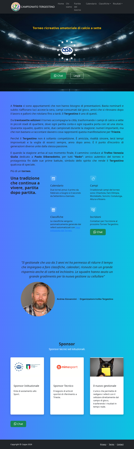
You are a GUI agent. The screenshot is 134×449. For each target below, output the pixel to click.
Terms (111, 444)
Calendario (91, 3)
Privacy (103, 444)
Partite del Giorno (77, 6)
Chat (60, 75)
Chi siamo (69, 5)
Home (61, 3)
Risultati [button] (117, 3)
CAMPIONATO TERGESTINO (38, 6)
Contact (120, 444)
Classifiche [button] (104, 3)
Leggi (77, 75)
